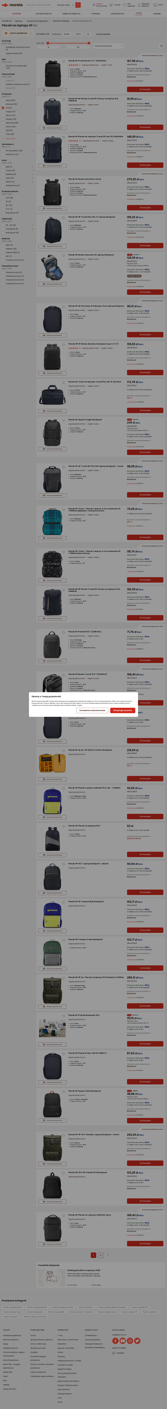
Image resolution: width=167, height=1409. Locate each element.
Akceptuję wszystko (122, 710)
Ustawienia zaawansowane (92, 710)
